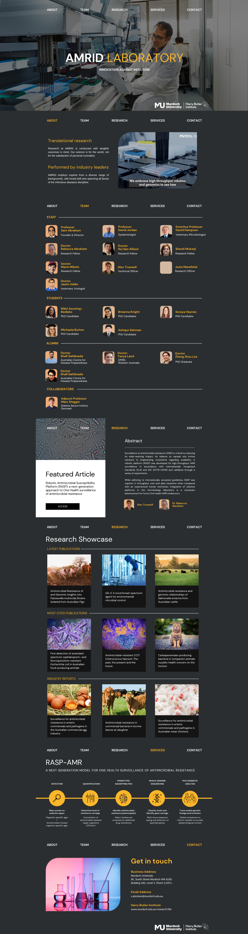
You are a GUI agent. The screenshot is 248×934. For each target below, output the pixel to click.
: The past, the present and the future (121, 662)
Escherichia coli (60, 664)
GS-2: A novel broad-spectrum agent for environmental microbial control (123, 596)
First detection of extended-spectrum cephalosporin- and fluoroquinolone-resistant (68, 657)
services (157, 10)
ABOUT (52, 10)
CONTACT (194, 10)
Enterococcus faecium (118, 659)
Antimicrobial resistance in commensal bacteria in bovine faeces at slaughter (123, 726)
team (84, 10)
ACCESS (62, 506)
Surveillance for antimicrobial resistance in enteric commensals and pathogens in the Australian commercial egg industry (69, 726)
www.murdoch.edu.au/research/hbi (151, 909)
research (119, 10)
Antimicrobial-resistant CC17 (122, 655)
